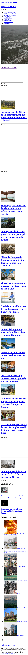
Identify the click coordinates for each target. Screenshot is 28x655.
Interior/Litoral (7, 23)
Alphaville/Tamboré (8, 22)
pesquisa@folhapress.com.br (7, 653)
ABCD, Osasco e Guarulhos (10, 13)
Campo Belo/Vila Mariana (10, 15)
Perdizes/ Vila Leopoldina (10, 12)
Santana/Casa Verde (8, 20)
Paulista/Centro (7, 19)
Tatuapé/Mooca (7, 16)
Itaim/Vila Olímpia (8, 18)
